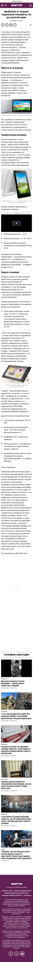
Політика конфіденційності (23, 891)
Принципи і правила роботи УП (12, 895)
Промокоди (27, 895)
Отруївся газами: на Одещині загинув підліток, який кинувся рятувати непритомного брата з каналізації (16, 750)
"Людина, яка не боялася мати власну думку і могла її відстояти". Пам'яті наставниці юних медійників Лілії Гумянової (16, 855)
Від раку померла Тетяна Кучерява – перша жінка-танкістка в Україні (13, 683)
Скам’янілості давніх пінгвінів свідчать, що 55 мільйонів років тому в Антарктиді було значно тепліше (16, 820)
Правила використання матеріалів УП (16, 893)
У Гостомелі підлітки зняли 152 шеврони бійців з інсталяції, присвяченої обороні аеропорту (16, 716)
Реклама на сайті (6, 891)
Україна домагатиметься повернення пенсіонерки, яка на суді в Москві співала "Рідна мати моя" (16, 785)
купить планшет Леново (16, 526)
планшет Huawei (8, 60)
